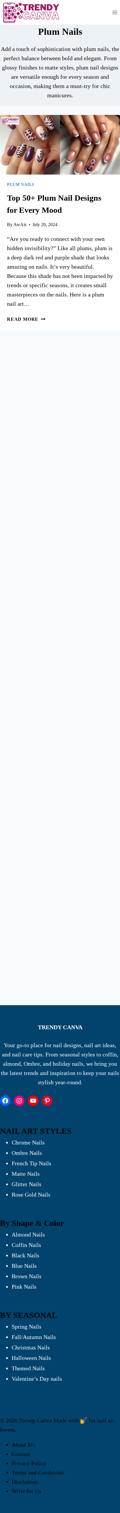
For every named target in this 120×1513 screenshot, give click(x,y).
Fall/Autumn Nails (34, 1337)
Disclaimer (25, 1482)
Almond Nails (28, 1234)
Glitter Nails (26, 1184)
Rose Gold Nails (31, 1194)
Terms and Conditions (38, 1472)
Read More (26, 319)
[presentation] (60, 145)
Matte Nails (26, 1174)
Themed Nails (28, 1368)
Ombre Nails (27, 1153)
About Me (24, 1444)
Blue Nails (24, 1266)
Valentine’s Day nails (37, 1378)
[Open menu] (114, 12)
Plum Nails (20, 184)
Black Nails (25, 1255)
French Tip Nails (31, 1163)
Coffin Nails (26, 1245)
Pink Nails (24, 1286)
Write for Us (26, 1491)
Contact (21, 1454)
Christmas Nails (31, 1347)
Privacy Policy (29, 1463)
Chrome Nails (28, 1142)
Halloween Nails (31, 1358)
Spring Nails (26, 1326)
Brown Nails (26, 1276)
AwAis (20, 224)
